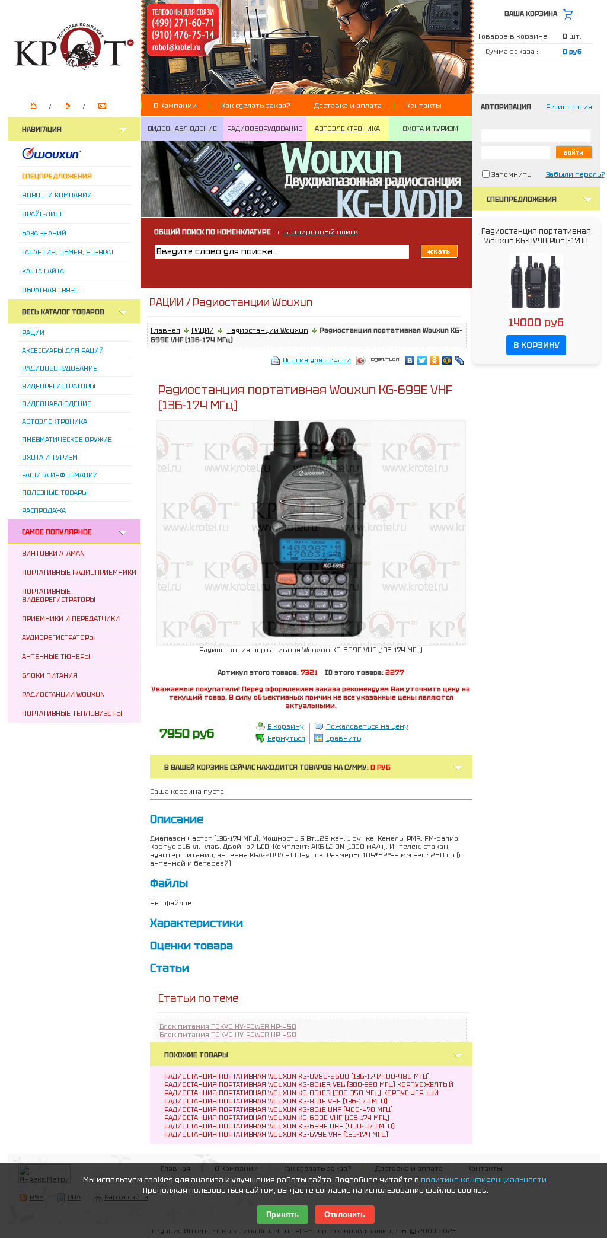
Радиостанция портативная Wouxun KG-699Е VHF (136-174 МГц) (276, 1117)
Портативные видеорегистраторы (58, 595)
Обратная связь (50, 290)
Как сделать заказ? (255, 105)
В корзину (285, 726)
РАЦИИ (202, 330)
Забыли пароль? (575, 174)
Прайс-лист (42, 214)
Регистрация (569, 107)
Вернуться (286, 738)
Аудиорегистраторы (58, 637)
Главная (165, 330)
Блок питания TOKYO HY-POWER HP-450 (227, 1026)
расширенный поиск (320, 232)
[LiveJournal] (459, 360)
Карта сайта (43, 271)
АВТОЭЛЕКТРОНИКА (347, 129)
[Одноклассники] (435, 360)
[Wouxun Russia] (66, 157)
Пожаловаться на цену (367, 726)
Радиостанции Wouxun (63, 694)
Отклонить (344, 1214)
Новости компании (57, 195)
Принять (282, 1214)
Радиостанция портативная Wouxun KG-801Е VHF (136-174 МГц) (276, 1101)
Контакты (424, 105)
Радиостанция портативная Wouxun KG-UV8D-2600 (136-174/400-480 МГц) (297, 1076)
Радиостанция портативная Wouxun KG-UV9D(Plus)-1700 (536, 235)
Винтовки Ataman (53, 553)
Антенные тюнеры (56, 656)
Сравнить (343, 738)
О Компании (175, 105)
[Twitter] (422, 360)
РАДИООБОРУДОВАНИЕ (264, 129)
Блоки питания (50, 675)
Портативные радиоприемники (79, 572)
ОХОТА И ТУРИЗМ (430, 129)
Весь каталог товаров (63, 312)
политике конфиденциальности (484, 1180)
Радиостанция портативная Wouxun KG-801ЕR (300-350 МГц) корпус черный (301, 1093)
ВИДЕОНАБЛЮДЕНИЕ (182, 129)
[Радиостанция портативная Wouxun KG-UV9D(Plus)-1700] (536, 313)
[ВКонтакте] (410, 360)
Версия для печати (317, 360)
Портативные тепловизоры (72, 713)
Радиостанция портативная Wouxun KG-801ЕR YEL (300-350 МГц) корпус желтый (308, 1084)
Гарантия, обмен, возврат (68, 252)
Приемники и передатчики (71, 618)
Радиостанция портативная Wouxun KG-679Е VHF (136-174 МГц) (276, 1134)
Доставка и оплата (348, 105)
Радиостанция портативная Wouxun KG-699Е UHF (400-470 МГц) (279, 1126)
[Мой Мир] (447, 360)
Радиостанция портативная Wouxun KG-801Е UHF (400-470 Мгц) (278, 1109)
